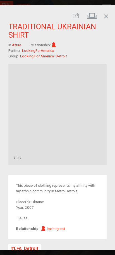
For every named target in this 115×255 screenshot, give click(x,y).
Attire (16, 45)
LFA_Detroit (26, 248)
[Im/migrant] (54, 45)
